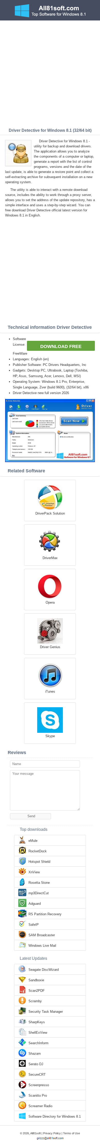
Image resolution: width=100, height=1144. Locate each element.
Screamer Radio (40, 1106)
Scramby (35, 1001)
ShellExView (37, 1032)
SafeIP (33, 925)
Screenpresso (38, 1085)
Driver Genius (50, 647)
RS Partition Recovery (45, 914)
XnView (34, 872)
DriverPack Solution (50, 513)
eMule (32, 841)
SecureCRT (37, 1074)
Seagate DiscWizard (43, 970)
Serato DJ (35, 1064)
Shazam (34, 1053)
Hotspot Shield (39, 862)
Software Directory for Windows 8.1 (54, 1116)
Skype (50, 736)
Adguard (34, 904)
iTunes (50, 691)
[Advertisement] (50, 73)
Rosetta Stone (39, 883)
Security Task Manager (45, 1012)
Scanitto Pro (37, 1095)
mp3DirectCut (38, 893)
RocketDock (37, 851)
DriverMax (50, 558)
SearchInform (38, 1043)
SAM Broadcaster (41, 935)
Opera (50, 602)
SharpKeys (36, 1022)
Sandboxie (36, 980)
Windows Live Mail (42, 945)
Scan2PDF (36, 991)
